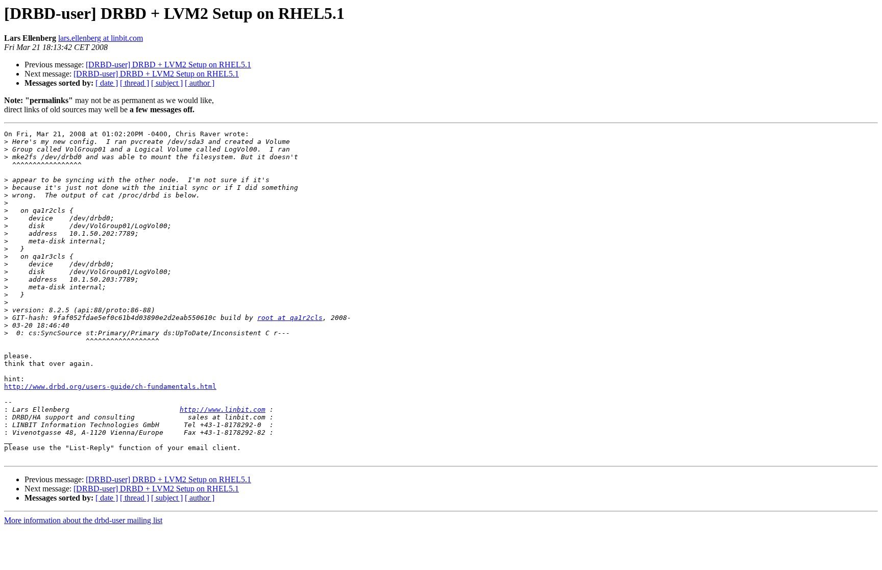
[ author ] (199, 83)
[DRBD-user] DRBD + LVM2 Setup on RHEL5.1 (168, 64)
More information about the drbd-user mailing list (83, 520)
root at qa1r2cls (290, 317)
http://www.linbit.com (222, 409)
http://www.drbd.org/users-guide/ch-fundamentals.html (110, 386)
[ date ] (106, 83)
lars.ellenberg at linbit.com (100, 38)
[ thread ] (134, 83)
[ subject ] (167, 83)
